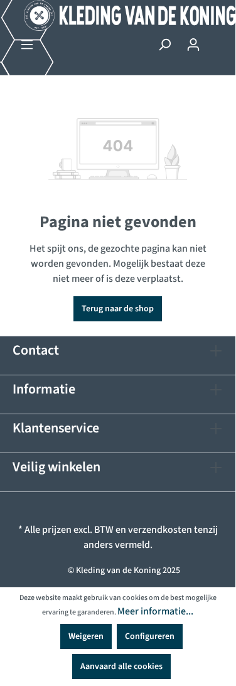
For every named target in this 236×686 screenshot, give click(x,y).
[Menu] (27, 45)
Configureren (149, 636)
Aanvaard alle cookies (121, 666)
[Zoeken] (164, 45)
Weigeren (86, 636)
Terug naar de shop (118, 309)
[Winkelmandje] (215, 39)
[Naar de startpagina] (118, 15)
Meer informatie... (155, 611)
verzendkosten (160, 530)
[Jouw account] (193, 45)
